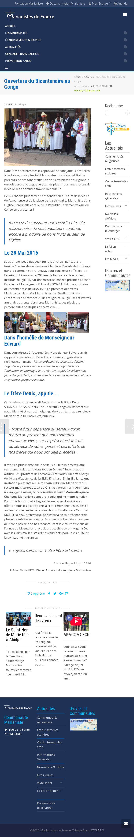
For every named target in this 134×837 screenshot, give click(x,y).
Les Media (111, 259)
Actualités (13, 47)
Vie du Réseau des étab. (116, 183)
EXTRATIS (97, 830)
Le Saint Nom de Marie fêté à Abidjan (17, 634)
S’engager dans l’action (22, 54)
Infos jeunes (113, 206)
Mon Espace (100, 3)
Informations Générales (46, 757)
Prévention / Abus (18, 61)
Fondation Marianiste (29, 3)
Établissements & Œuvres (23, 40)
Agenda (122, 3)
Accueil (10, 26)
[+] (18, 619)
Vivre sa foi (112, 239)
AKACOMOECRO (78, 634)
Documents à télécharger (113, 228)
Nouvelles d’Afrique (111, 216)
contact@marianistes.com (87, 90)
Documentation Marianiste (67, 3)
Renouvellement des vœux (48, 618)
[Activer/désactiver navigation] (125, 14)
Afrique (23, 104)
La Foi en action (47, 791)
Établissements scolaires (115, 171)
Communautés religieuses (114, 159)
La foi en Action (110, 249)
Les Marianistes (16, 33)
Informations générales (113, 196)
